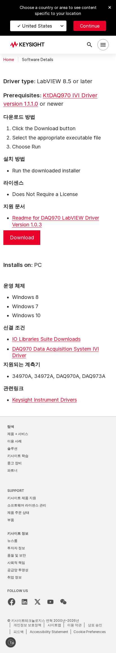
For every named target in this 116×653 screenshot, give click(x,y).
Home (8, 59)
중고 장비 (14, 463)
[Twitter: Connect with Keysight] (37, 602)
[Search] (89, 44)
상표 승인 (95, 625)
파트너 (12, 470)
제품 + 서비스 (17, 434)
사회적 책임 (16, 562)
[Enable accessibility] (11, 642)
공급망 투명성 (17, 570)
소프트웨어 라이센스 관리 (26, 505)
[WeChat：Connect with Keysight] (63, 602)
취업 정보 (14, 577)
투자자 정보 (16, 548)
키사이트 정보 (17, 533)
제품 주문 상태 (18, 512)
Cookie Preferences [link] (89, 632)
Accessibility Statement (49, 632)
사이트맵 (54, 625)
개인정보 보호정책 (27, 625)
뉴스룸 (12, 541)
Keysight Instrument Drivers (44, 400)
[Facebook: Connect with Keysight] (11, 602)
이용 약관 (74, 625)
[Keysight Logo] (29, 44)
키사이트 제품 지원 (21, 498)
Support (15, 490)
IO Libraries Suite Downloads (46, 339)
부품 (10, 520)
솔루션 (12, 448)
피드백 (19, 632)
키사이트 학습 (17, 456)
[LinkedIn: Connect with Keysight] (24, 602)
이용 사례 (14, 441)
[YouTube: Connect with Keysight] (50, 602)
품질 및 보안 (16, 555)
